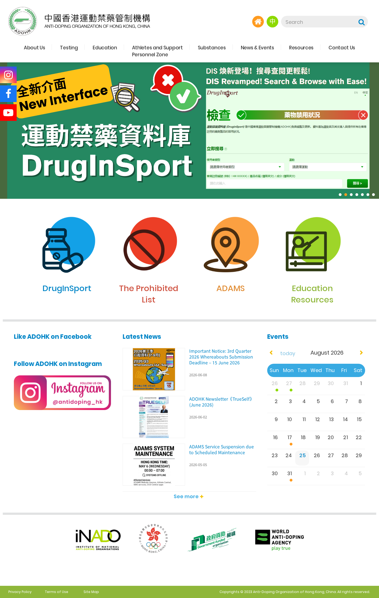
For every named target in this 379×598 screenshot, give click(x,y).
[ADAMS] (230, 207)
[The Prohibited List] (149, 207)
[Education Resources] (312, 207)
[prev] (271, 352)
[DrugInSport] (67, 207)
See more (186, 496)
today (287, 353)
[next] (361, 352)
